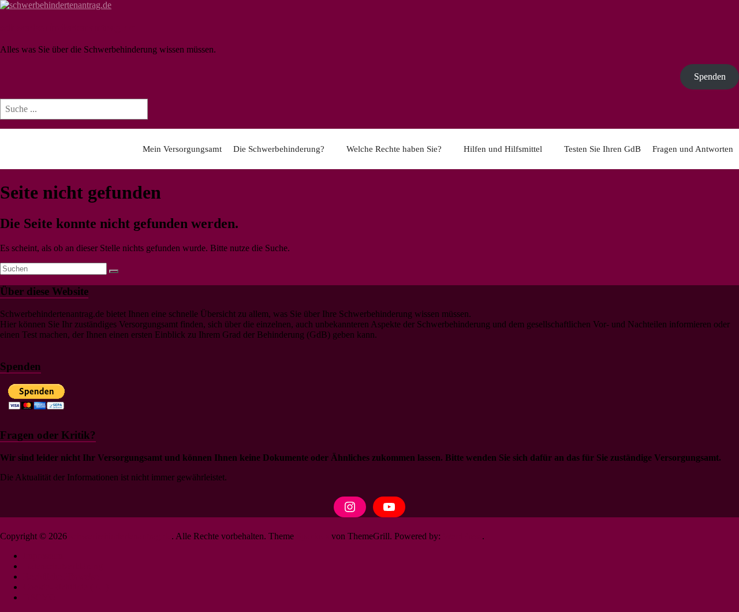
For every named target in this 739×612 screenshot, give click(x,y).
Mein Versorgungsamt (182, 149)
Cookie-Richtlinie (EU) (66, 587)
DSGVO (39, 597)
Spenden (710, 76)
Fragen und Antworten (692, 149)
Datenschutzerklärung (63, 566)
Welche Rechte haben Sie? (394, 149)
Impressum (43, 556)
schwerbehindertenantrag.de (67, 27)
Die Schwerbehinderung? (278, 149)
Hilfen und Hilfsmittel (503, 149)
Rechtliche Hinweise (61, 576)
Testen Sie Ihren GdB (602, 149)
